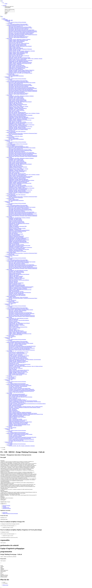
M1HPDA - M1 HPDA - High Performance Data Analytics (19, 355)
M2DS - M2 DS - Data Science (14, 111)
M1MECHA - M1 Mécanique (14, 224)
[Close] (0, 587)
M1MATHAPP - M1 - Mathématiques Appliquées (17, 360)
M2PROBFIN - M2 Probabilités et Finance (16, 246)
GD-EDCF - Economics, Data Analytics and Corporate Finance (19, 388)
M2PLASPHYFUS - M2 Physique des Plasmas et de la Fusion (19, 245)
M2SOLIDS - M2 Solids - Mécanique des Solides (17, 127)
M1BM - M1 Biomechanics (13, 319)
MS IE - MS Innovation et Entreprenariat (16, 134)
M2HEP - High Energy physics (14, 411)
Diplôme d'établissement (11, 144)
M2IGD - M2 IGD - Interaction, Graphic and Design (18, 331)
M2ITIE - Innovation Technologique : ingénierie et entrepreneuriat (20, 412)
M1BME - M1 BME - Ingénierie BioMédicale (16, 41)
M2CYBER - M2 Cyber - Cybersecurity (16, 368)
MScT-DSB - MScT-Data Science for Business (17, 151)
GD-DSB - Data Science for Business (15, 387)
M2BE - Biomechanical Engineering (15, 405)
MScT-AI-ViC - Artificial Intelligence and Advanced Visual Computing (21, 309)
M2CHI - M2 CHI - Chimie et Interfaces (16, 54)
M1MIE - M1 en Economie (13, 225)
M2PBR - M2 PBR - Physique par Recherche (16, 65)
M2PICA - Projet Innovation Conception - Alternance (18, 419)
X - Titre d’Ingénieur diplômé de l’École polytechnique (18, 24)
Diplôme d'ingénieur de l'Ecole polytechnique (10, 513)
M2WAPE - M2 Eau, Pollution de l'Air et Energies (17, 251)
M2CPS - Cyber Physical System (14, 327)
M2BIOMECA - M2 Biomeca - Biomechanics (17, 278)
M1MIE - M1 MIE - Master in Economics (16, 276)
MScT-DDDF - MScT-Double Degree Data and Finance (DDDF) (20, 84)
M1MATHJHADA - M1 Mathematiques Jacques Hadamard (19, 274)
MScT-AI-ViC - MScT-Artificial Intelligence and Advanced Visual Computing (22, 82)
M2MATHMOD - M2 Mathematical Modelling (17, 285)
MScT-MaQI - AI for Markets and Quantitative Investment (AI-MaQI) (21, 33)
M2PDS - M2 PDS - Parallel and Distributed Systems (18, 373)
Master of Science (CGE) (11, 130)
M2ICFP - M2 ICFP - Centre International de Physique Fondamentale (20, 60)
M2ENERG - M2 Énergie (13, 281)
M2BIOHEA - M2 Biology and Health (15, 277)
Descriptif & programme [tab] (7, 508)
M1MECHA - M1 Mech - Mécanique (15, 102)
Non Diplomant (9, 135)
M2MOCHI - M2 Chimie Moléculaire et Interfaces (17, 240)
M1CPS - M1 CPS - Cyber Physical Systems (16, 272)
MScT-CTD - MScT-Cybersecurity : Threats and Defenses (19, 208)
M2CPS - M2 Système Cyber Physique (15, 232)
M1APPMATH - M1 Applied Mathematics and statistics (18, 270)
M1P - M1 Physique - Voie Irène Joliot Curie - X (17, 362)
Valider (6, 12)
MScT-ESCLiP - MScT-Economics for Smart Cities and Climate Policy (21, 89)
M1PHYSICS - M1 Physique (14, 227)
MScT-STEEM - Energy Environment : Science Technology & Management (22, 316)
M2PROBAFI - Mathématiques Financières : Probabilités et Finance (20, 421)
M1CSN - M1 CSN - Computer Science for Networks (18, 353)
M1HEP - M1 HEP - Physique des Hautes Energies (17, 44)
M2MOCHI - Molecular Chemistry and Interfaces (17, 417)
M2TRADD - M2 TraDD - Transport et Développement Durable (20, 128)
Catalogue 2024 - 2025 (8, 140)
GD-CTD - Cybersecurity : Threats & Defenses (17, 435)
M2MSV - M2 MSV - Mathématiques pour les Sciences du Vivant (20, 63)
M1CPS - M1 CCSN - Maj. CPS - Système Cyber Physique (19, 43)
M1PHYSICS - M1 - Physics (14, 363)
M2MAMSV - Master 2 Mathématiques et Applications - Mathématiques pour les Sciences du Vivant (26, 414)
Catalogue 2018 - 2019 (8, 428)
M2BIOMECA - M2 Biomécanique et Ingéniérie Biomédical (19, 230)
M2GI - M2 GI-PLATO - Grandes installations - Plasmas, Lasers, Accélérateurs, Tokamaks (24, 113)
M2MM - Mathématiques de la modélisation (16, 416)
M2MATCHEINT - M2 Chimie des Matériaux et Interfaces (19, 237)
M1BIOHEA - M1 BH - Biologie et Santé (16, 96)
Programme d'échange (10, 73)
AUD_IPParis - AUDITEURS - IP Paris (16, 136)
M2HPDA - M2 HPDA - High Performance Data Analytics (19, 370)
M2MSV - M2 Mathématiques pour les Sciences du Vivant (19, 242)
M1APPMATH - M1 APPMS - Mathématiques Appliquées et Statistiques (21, 158)
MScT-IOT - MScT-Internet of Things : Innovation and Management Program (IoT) (23, 31)
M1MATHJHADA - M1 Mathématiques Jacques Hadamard (19, 223)
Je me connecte (7, 7)
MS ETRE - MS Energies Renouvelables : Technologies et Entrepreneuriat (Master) (23, 133)
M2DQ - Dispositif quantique (14, 408)
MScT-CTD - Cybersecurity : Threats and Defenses (17, 310)
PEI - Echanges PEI (12, 336)
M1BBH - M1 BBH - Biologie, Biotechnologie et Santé (18, 40)
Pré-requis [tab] (4, 506)
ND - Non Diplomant (12, 300)
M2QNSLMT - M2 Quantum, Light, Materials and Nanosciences (20, 292)
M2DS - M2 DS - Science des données (15, 56)
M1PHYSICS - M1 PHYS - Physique (15, 105)
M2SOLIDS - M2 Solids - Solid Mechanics (16, 293)
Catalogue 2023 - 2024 (8, 201)
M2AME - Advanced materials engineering (16, 404)
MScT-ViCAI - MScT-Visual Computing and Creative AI (18, 36)
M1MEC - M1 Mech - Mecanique (14, 47)
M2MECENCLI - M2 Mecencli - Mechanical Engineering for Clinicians (21, 286)
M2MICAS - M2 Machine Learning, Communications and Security (20, 287)
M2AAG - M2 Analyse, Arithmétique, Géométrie (17, 228)
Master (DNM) (9, 38)
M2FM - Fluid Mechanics (13, 410)
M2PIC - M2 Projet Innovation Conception (16, 291)
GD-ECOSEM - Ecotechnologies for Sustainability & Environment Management (22, 437)
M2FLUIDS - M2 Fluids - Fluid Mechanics (16, 282)
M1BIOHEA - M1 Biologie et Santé (15, 218)
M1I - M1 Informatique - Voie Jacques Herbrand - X (18, 356)
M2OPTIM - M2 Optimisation (14, 243)
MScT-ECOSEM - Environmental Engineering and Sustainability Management (22, 346)
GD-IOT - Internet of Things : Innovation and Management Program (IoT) (21, 391)
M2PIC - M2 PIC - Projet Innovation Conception (17, 66)
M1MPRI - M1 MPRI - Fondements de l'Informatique (18, 104)
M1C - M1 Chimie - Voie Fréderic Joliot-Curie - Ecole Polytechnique (20, 396)
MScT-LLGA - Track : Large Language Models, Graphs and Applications (21, 32)
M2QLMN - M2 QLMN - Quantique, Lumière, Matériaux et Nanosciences (21, 124)
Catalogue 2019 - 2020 (8, 379)
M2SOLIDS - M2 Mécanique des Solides (16, 250)
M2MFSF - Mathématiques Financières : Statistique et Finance (19, 415)
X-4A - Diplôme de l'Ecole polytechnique (16, 145)
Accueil (4, 18)
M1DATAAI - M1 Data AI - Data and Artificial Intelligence (19, 320)
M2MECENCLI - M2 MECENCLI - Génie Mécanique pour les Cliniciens (21, 180)
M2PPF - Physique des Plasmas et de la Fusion (17, 420)
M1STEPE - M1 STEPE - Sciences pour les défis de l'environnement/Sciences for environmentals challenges (27, 403)
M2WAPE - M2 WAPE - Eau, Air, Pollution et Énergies (18, 129)
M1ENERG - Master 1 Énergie (14, 322)
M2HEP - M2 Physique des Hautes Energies (16, 235)
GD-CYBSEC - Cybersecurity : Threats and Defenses (18, 386)
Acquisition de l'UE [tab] (6, 507)
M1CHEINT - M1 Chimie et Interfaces (15, 219)
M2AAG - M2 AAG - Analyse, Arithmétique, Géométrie (18, 51)
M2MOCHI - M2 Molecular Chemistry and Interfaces (18, 288)
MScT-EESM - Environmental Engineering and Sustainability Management (21, 313)
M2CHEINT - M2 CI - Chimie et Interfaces (16, 109)
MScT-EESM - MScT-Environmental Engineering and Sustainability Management (23, 30)
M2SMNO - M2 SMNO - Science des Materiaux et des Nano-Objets (20, 71)
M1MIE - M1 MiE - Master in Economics (16, 324)
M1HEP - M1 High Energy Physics (15, 273)
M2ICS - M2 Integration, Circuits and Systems (17, 284)
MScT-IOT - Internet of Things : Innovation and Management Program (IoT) (22, 315)
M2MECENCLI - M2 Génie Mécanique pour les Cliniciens (19, 239)
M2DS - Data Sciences (13, 328)
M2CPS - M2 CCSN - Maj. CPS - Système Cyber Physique (19, 55)
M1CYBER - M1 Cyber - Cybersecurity (16, 354)
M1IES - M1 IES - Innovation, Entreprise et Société (17, 45)
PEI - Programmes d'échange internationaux (16, 75)
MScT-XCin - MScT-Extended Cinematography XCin (18, 37)
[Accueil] (1, 0)
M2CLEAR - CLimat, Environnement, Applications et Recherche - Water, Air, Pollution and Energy (26, 366)
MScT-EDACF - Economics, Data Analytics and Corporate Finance (20, 312)
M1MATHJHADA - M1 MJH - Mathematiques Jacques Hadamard (20, 46)
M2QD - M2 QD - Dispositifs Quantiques (16, 69)
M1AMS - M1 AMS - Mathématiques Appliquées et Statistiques (19, 39)
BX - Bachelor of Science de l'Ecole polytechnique (17, 22)
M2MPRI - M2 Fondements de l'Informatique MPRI (18, 241)
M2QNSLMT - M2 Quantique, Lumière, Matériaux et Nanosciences (20, 247)
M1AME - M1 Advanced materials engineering (17, 394)
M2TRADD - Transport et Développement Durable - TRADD (19, 424)
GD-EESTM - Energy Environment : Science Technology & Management (21, 389)
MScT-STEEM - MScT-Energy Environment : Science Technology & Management (23, 34)
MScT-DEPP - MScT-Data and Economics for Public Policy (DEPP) (20, 27)
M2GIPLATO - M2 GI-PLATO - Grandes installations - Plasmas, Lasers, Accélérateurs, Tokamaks (25, 58)
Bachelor (8, 21)
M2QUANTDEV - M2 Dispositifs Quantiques (17, 248)
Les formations (5, 19)
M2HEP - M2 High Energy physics (15, 283)
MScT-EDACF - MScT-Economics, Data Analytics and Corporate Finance (21, 29)
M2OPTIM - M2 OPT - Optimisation (15, 64)
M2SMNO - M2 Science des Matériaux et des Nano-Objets (19, 249)
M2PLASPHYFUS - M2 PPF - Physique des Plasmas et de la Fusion (20, 122)
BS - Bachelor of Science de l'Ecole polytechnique (17, 203)
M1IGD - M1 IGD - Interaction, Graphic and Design (18, 357)
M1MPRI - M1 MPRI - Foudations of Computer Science (18, 361)
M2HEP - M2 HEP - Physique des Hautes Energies (17, 59)
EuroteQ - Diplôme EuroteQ (14, 74)
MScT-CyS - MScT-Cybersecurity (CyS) (16, 83)
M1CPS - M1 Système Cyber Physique (15, 220)
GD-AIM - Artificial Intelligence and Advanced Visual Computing (20, 385)
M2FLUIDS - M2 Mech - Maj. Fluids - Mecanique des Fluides (19, 57)
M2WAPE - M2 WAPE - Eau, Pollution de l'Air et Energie (19, 192)
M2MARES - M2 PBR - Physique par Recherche (17, 116)
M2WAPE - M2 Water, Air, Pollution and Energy (17, 294)
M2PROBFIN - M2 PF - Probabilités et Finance (17, 68)
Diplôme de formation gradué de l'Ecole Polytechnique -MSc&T (17, 25)
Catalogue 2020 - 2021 (8, 337)
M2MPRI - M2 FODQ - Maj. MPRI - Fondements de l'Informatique (20, 62)
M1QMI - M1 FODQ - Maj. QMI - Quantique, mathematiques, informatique (22, 445)
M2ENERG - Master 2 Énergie (14, 329)
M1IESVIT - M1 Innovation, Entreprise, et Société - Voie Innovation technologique (23, 400)
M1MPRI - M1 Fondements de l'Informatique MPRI (18, 226)
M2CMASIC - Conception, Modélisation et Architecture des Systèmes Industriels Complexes (24, 407)
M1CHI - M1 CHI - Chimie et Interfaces (16, 42)
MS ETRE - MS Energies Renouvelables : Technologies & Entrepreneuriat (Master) (23, 298)
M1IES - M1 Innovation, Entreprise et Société (16, 222)
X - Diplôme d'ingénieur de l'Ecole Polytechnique (17, 443)
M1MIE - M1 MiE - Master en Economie (16, 48)
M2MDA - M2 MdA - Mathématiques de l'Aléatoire (17, 332)
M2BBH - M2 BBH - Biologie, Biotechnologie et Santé (18, 52)
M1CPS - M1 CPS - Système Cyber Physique (16, 98)
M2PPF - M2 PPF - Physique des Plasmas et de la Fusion (18, 67)
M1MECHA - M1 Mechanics (14, 275)
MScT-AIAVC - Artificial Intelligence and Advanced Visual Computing (21, 343)
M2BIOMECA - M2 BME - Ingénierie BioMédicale (18, 108)
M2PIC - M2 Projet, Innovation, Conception (16, 244)
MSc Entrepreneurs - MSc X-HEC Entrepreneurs (17, 131)
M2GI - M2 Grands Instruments (14, 234)
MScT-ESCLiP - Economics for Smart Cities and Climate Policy (20, 314)
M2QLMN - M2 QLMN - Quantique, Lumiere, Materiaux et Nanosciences (21, 70)
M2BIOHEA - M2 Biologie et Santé (15, 229)
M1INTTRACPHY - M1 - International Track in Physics (18, 358)
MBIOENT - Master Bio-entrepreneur (15, 425)
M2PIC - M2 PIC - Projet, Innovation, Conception (17, 121)
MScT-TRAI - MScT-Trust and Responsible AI (17, 35)
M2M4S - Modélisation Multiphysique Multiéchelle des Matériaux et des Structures (23, 413)
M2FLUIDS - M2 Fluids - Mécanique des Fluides (17, 112)
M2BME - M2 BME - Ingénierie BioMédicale (16, 53)
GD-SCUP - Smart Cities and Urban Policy (16, 392)
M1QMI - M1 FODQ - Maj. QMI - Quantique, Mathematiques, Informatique (22, 50)
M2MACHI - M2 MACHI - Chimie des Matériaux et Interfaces (19, 177)
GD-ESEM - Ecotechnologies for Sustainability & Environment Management (22, 390)
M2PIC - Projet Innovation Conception (15, 334)
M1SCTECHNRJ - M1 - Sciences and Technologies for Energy (19, 364)
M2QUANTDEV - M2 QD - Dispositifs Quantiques (18, 125)
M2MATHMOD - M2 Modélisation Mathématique (17, 238)
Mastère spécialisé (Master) (11, 132)
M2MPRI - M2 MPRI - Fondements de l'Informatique (18, 182)
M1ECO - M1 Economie (13, 321)
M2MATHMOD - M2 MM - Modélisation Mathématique (18, 61)
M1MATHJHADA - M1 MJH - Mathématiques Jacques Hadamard (20, 101)
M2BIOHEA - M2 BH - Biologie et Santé (16, 107)
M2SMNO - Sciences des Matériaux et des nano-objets (18, 423)
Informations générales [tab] (6, 505)
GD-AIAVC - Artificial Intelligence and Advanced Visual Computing (20, 434)
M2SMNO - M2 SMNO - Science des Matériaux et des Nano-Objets (20, 126)
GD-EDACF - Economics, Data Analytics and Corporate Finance (20, 438)
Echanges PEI (5, 512)
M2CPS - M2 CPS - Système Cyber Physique (16, 110)
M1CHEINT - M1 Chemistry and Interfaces (16, 271)
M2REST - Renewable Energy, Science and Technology (18, 297)
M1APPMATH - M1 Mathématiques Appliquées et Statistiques (19, 217)
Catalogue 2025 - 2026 (8, 76)
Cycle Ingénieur (9, 23)
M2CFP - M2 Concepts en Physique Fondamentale (17, 231)
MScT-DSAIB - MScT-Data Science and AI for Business (18, 28)
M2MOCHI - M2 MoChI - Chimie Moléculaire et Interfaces (19, 181)
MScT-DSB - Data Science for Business (15, 311)
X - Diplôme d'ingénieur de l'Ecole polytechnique (17, 383)
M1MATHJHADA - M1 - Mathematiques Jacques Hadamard (19, 323)
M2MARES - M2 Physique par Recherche (16, 236)
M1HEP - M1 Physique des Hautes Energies (16, 221)
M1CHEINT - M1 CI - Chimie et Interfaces (16, 97)
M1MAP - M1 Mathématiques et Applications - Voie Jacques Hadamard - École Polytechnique (25, 359)
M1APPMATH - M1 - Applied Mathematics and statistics (18, 318)
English (6, 3)
